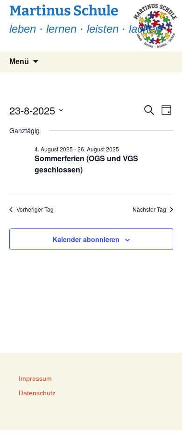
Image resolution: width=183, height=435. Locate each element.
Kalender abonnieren (86, 239)
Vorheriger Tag (35, 209)
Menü (19, 61)
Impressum (35, 378)
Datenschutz (37, 393)
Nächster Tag (149, 209)
